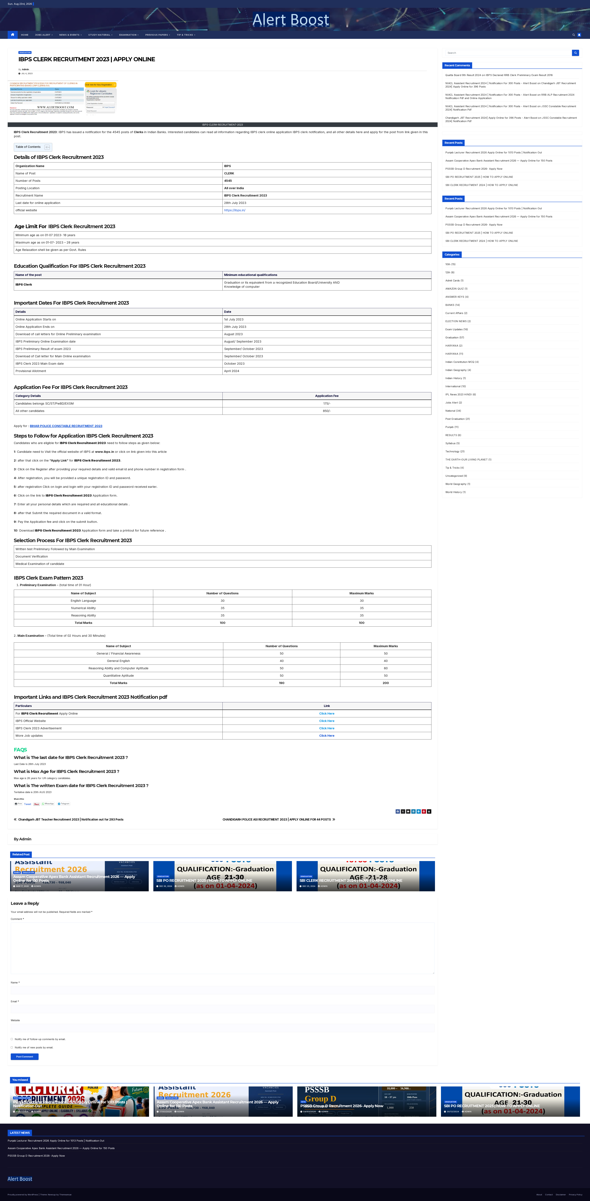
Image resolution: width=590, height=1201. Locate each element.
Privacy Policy (575, 1194)
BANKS (17, 872)
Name (15, 982)
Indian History (453, 378)
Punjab (449, 427)
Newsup (52, 1194)
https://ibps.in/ (234, 210)
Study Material (99, 34)
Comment (17, 918)
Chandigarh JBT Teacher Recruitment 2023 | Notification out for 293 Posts (71, 819)
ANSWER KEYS (454, 296)
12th (447, 272)
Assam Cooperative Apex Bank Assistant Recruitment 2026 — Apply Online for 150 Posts (74, 878)
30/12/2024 (453, 1111)
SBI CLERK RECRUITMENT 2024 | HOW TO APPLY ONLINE (351, 880)
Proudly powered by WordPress (23, 1194)
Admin (25, 69)
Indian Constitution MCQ (459, 361)
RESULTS (451, 435)
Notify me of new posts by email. (34, 1047)
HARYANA (451, 345)
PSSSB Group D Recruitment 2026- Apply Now (474, 168)
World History (453, 492)
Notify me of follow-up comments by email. (40, 1039)
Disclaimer (561, 1194)
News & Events (69, 34)
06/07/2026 (22, 1111)
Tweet (27, 804)
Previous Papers (157, 34)
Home (24, 34)
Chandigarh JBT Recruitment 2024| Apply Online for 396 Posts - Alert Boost (491, 117)
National (450, 410)
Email (15, 1001)
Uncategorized (454, 475)
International (453, 386)
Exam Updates (454, 329)
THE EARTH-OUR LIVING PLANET (466, 459)
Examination (128, 34)
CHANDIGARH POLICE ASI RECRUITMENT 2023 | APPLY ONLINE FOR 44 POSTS (277, 819)
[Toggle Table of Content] (45, 147)
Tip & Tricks (185, 34)
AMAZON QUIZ (454, 288)
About (539, 1194)
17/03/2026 (166, 1111)
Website (15, 1020)
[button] (573, 34)
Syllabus (450, 443)
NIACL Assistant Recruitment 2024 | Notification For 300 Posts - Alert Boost (491, 83)
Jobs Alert (43, 34)
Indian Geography (456, 370)
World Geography (456, 483)
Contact (549, 1194)
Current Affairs (454, 313)
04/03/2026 (310, 1111)
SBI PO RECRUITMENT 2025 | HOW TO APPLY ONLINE (204, 880)
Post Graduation (455, 418)
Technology (452, 451)
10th (447, 264)
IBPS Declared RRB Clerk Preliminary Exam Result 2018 (519, 75)
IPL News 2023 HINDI (458, 394)
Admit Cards (452, 280)
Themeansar (65, 1194)
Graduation (25, 52)
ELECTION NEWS (456, 321)
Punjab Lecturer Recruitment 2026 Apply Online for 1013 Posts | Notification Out (493, 152)
